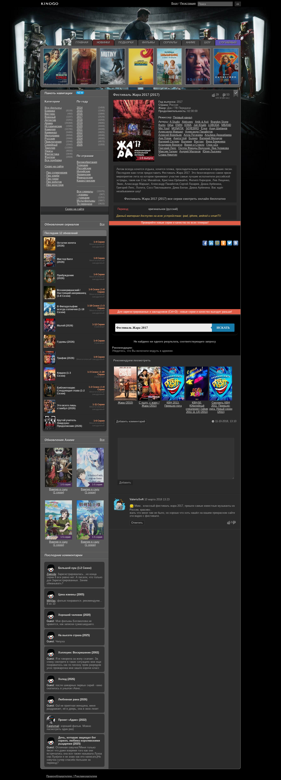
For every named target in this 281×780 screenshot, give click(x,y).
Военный (50, 117)
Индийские (83, 171)
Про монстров (55, 184)
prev (45, 66)
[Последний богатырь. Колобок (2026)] (169, 66)
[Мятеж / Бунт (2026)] (112, 66)
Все (102, 224)
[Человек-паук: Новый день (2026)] (84, 66)
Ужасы (49, 151)
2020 (79, 126)
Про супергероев (56, 172)
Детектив (50, 120)
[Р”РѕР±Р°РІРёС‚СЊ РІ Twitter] (229, 243)
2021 (79, 129)
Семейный (51, 144)
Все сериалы (85, 191)
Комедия (50, 129)
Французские (85, 177)
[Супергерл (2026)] (226, 66)
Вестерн (50, 113)
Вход (174, 3)
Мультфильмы (86, 200)
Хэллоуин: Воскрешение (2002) (78, 652)
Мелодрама (52, 135)
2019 (79, 123)
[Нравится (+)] (229, 522)
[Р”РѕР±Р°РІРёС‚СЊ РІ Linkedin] (211, 243)
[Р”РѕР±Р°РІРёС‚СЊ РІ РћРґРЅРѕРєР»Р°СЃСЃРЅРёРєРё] (223, 243)
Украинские (84, 174)
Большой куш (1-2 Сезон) (74, 567)
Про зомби (52, 175)
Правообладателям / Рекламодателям (71, 776)
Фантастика (52, 154)
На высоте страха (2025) (74, 635)
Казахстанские (86, 180)
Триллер (50, 147)
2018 (79, 120)
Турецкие (82, 165)
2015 (79, 110)
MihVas (51, 600)
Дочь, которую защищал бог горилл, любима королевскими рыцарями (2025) (79, 740)
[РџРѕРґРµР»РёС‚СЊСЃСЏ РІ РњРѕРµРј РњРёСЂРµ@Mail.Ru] (217, 243)
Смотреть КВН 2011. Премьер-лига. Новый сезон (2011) (220, 407)
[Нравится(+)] (213, 95)
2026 (79, 144)
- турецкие (83, 197)
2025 (79, 141)
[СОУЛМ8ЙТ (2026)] (197, 66)
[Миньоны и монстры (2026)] (141, 66)
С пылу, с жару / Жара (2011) (149, 404)
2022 (79, 132)
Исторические (53, 126)
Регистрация (188, 3)
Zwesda (51, 574)
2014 (79, 107)
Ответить (137, 522)
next (237, 66)
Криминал (51, 132)
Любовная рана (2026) (72, 699)
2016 (79, 113)
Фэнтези (50, 157)
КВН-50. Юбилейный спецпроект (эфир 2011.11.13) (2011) (197, 407)
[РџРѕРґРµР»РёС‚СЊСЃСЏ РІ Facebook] (204, 243)
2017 (79, 117)
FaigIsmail (53, 726)
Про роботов (54, 181)
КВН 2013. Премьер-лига (173, 404)
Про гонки (52, 178)
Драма (49, 123)
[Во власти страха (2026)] (56, 66)
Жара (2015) (125, 402)
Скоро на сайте (54, 166)
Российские (84, 168)
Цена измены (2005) (71, 594)
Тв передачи (84, 203)
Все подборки (53, 160)
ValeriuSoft (137, 499)
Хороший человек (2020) (74, 614)
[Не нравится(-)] (224, 95)
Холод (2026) (66, 679)
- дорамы (82, 194)
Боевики (50, 110)
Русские (50, 138)
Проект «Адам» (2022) (72, 719)
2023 (79, 135)
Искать (223, 327)
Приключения (53, 141)
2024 (79, 138)
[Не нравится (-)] (234, 522)
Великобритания (87, 162)
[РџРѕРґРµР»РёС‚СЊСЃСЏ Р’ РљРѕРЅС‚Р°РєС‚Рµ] (235, 243)
